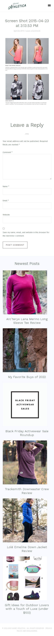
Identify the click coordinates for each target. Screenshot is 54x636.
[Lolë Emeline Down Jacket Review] (25, 521)
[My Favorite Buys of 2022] (25, 350)
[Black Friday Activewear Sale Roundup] (25, 405)
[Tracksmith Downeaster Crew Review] (25, 463)
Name (6, 186)
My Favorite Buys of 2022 (27, 377)
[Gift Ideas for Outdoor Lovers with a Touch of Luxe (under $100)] (25, 579)
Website (6, 215)
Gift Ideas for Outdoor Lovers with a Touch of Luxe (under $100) (27, 608)
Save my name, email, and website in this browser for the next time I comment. (26, 234)
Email (6, 200)
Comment (8, 152)
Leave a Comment (33, 31)
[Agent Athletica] (18, 8)
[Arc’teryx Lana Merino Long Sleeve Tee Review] (25, 293)
